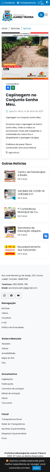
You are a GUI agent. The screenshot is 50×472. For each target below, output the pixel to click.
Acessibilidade (8, 353)
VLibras (5, 348)
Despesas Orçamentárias (14, 434)
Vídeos (5, 313)
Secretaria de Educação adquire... (30, 229)
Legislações (7, 379)
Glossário (6, 344)
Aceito (36, 468)
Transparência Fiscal (12, 419)
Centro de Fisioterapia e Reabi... (31, 173)
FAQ (4, 363)
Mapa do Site (8, 358)
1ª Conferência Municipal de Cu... (28, 210)
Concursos (7, 403)
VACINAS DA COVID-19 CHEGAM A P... (31, 192)
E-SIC (42, 3)
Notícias (15, 28)
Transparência (28, 3)
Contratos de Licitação (13, 389)
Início (5, 28)
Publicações (7, 384)
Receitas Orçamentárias (13, 429)
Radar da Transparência (13, 424)
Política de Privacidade (13, 327)
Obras (5, 398)
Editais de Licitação (11, 393)
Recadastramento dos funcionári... (29, 248)
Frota (4, 438)
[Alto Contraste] (46, 2)
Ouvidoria (9, 3)
